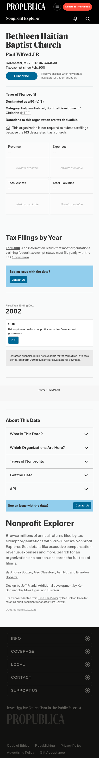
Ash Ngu (63, 572)
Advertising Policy (20, 753)
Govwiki (60, 602)
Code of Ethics (18, 746)
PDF (13, 340)
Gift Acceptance (52, 753)
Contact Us (18, 279)
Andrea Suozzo (21, 572)
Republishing (45, 746)
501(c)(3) (37, 102)
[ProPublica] (26, 6)
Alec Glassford (44, 572)
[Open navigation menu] (57, 7)
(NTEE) (25, 113)
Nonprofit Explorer (23, 18)
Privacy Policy (71, 746)
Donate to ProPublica (77, 6)
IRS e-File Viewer (48, 598)
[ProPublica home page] (36, 719)
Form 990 (13, 248)
